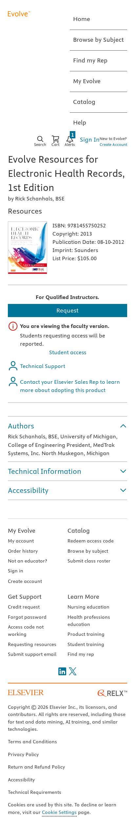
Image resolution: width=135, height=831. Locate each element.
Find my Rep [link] (90, 60)
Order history (23, 551)
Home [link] (81, 19)
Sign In (90, 139)
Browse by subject (88, 551)
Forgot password (27, 617)
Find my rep (81, 654)
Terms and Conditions (32, 742)
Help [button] (79, 122)
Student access (67, 352)
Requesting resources (32, 644)
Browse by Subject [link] (98, 39)
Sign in (15, 571)
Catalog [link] (84, 101)
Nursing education (88, 607)
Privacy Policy (23, 754)
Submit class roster (89, 561)
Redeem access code (91, 541)
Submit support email (32, 654)
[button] (67, 426)
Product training (86, 634)
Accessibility (21, 780)
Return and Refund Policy (36, 767)
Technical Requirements (34, 792)
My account (21, 541)
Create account (25, 581)
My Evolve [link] (87, 81)
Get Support (25, 596)
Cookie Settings (59, 812)
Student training (86, 644)
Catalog (79, 530)
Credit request (24, 607)
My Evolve (21, 530)
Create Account (113, 144)
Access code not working (26, 630)
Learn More (83, 596)
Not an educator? (27, 561)
